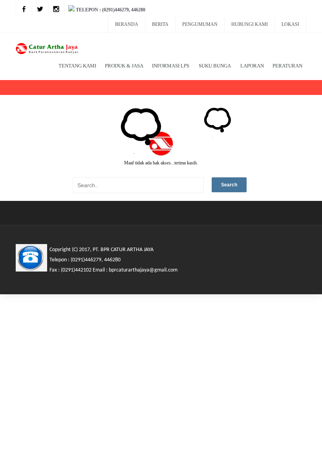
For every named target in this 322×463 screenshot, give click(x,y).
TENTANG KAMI (77, 66)
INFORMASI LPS (170, 66)
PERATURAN (287, 66)
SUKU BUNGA (215, 66)
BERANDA (126, 24)
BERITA (160, 24)
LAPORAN (252, 66)
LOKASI (290, 24)
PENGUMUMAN (200, 24)
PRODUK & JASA (124, 66)
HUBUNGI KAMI (249, 24)
